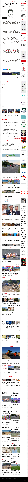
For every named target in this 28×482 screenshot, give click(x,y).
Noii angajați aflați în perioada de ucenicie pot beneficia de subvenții (10, 124)
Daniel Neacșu (6, 262)
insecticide (9, 179)
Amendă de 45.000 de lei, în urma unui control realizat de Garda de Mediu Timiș (10, 292)
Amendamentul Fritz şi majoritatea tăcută (23, 5)
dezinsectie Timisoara (7, 179)
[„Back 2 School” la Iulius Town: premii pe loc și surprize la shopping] (4, 336)
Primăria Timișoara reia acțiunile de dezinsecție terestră (8, 174)
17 (21, 193)
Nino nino (2, 84)
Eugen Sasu (25, 40)
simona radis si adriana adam (17, 266)
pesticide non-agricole (12, 179)
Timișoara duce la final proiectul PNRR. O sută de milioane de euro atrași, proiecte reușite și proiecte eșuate (17, 191)
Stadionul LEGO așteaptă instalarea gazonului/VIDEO (6, 427)
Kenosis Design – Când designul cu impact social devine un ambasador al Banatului (24, 85)
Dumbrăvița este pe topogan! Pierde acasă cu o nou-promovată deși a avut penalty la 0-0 (15, 461)
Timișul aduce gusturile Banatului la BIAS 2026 (8, 339)
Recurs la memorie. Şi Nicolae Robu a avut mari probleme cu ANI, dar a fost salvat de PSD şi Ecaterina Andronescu (11, 115)
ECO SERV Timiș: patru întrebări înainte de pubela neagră (16, 309)
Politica (10, 202)
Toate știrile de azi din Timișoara (17, 138)
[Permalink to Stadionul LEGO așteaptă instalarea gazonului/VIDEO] (6, 432)
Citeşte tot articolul (3, 221)
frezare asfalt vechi (4, 365)
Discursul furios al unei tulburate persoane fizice (23, 56)
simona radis (13, 266)
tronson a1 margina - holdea (9, 365)
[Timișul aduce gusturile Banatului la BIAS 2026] (8, 336)
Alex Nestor (16, 232)
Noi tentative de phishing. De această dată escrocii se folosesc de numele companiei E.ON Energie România (11, 304)
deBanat (14, 1)
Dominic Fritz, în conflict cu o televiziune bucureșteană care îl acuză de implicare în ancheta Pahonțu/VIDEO (11, 186)
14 (27, 191)
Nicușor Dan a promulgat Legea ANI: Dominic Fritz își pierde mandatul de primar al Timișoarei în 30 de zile (17, 186)
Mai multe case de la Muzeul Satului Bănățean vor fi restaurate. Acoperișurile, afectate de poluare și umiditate (17, 304)
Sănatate (11, 319)
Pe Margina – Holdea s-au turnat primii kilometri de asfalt (10, 372)
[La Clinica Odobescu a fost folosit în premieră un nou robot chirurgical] (18, 322)
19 (24, 193)
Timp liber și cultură (11, 332)
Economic (10, 346)
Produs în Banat (22, 60)
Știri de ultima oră (10, 391)
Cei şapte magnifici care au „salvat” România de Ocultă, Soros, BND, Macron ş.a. (24, 28)
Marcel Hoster (10, 197)
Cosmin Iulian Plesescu (5, 266)
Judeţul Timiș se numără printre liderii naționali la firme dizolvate (4, 372)
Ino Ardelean (4, 242)
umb (11, 365)
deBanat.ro (25, 70)
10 (21, 191)
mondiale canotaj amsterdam (9, 266)
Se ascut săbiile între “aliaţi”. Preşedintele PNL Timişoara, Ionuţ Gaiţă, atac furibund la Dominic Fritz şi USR (4, 115)
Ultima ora (23, 33)
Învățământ (10, 376)
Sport (10, 247)
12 (24, 191)
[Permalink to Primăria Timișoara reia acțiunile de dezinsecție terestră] (11, 166)
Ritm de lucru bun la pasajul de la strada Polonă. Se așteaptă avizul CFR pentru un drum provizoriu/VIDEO (4, 195)
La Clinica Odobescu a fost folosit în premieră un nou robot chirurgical (18, 325)
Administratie (11, 158)
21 (27, 193)
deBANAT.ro (24, 480)
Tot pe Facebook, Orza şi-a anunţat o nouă (11, 50)
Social (11, 279)
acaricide (4, 179)
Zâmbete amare (22, 3)
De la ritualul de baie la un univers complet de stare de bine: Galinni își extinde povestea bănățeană (6, 445)
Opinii (21, 33)
